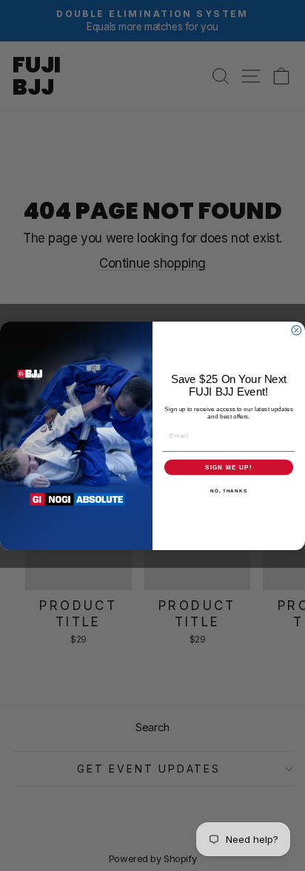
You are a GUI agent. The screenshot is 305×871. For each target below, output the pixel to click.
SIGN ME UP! (228, 467)
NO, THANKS (228, 489)
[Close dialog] (296, 330)
